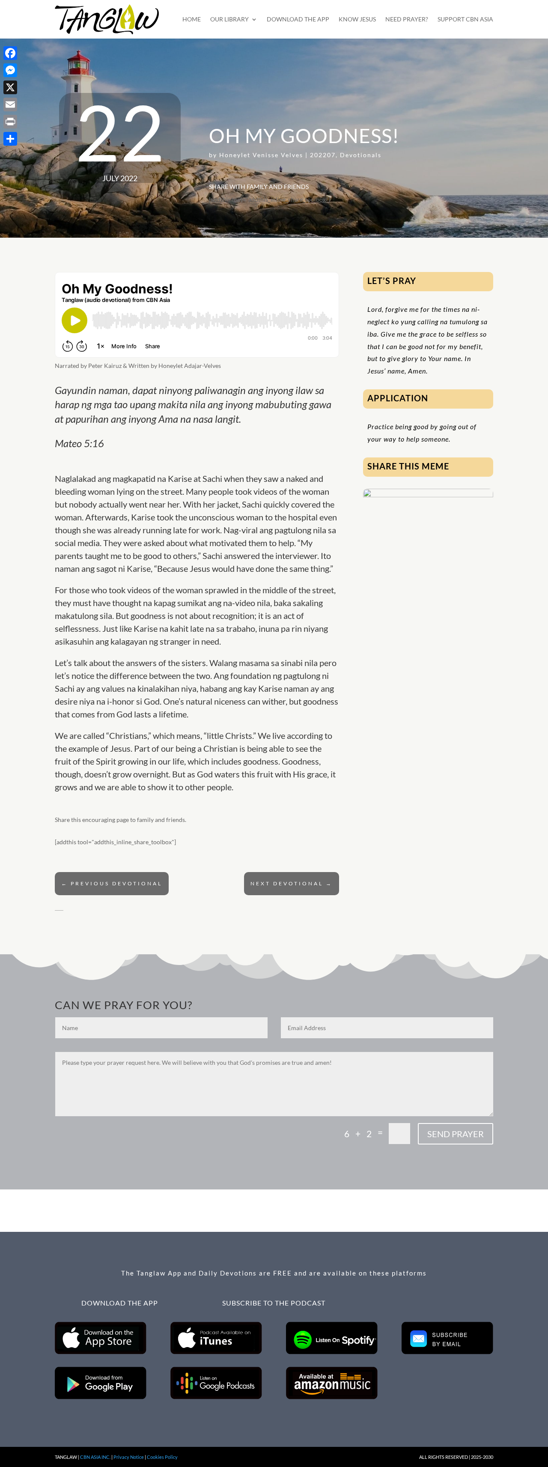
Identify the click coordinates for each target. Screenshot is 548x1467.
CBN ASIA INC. (95, 1457)
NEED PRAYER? (406, 19)
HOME (191, 19)
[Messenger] (10, 70)
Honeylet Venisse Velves (261, 154)
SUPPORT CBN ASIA (465, 19)
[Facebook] (10, 53)
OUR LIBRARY (229, 19)
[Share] (10, 138)
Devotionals (360, 154)
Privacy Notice (128, 1457)
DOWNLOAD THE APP (298, 19)
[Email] (10, 104)
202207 (323, 154)
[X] (10, 87)
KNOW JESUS (357, 19)
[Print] (10, 121)
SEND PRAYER (455, 1134)
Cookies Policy (162, 1457)
